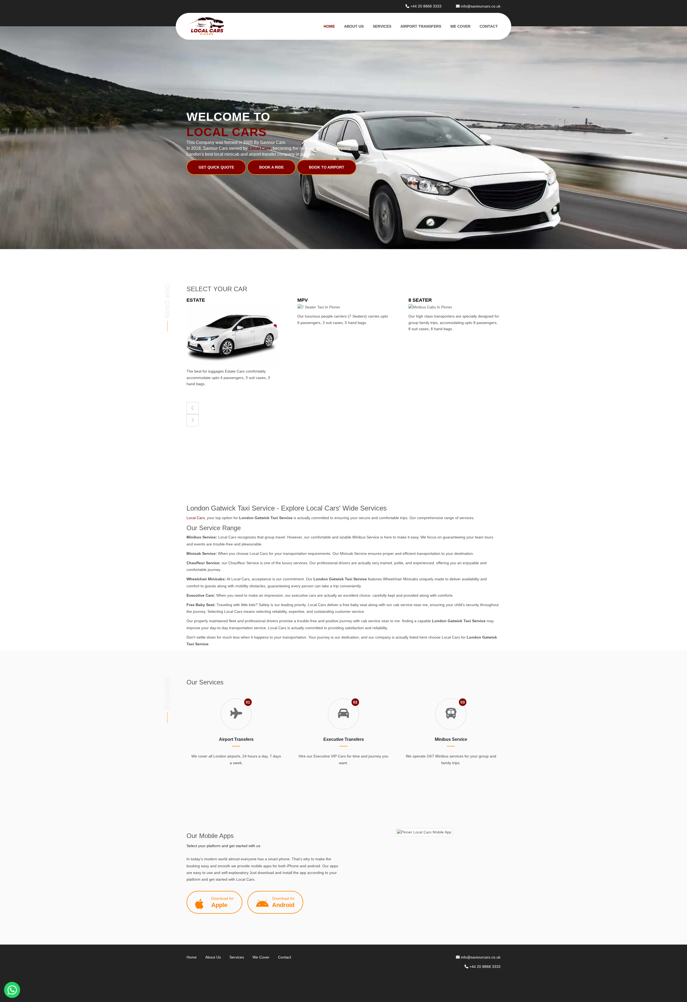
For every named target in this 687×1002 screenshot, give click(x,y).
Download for (222, 902)
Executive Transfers (343, 739)
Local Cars (196, 518)
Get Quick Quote (216, 167)
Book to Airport (326, 167)
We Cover (460, 26)
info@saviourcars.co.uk (480, 6)
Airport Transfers (420, 26)
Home (329, 26)
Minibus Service (451, 739)
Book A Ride (271, 167)
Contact (489, 26)
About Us (354, 26)
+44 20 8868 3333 (425, 6)
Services (382, 26)
